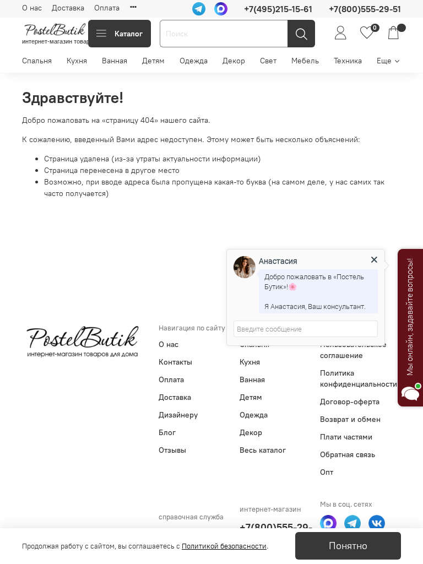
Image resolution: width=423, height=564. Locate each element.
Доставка (68, 8)
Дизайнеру (178, 415)
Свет (268, 61)
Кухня (77, 61)
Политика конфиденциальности (358, 378)
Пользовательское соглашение (353, 349)
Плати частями (346, 437)
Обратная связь (347, 454)
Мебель (305, 61)
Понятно (348, 546)
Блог (167, 432)
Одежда (194, 61)
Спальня (37, 61)
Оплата (107, 8)
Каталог (129, 34)
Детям (153, 61)
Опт (326, 472)
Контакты (175, 362)
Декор (234, 61)
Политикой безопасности (224, 546)
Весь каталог (263, 450)
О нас (32, 8)
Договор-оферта (349, 401)
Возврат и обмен (350, 419)
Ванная (114, 61)
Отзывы (172, 450)
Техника (348, 61)
